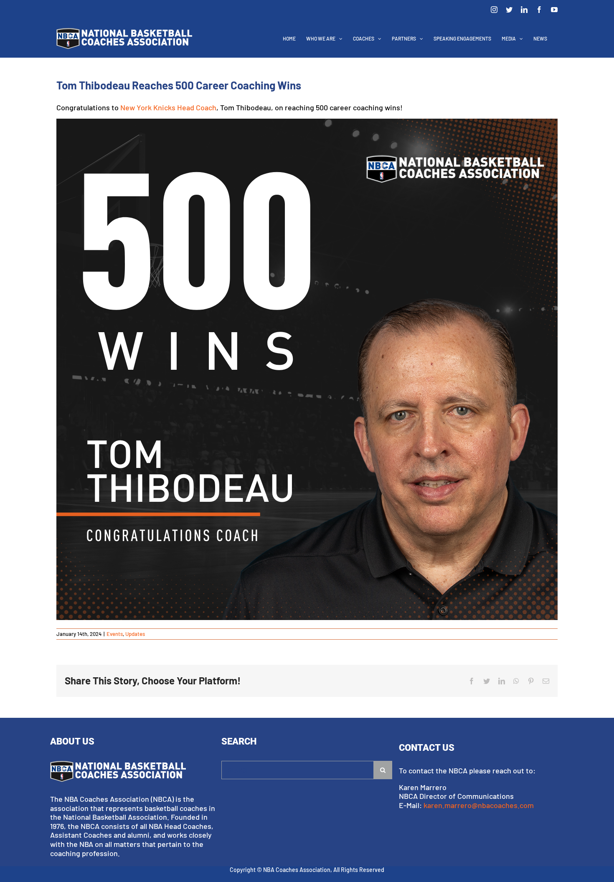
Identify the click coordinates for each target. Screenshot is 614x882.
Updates (135, 633)
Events (115, 633)
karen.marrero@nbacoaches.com (479, 805)
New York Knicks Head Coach (168, 107)
